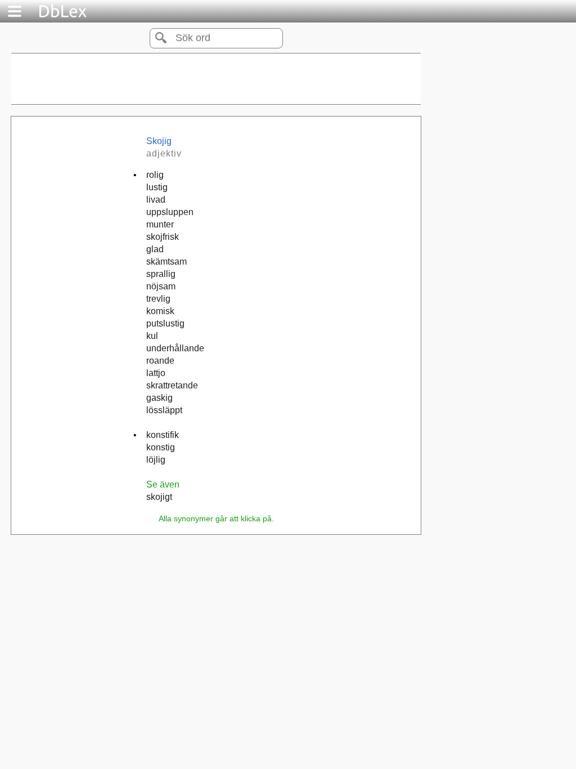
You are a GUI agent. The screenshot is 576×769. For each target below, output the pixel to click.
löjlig (155, 459)
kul (152, 336)
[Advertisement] (216, 78)
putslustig (165, 323)
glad (155, 249)
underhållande (175, 348)
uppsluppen (170, 212)
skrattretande (172, 385)
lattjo (155, 373)
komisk (160, 311)
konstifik (162, 435)
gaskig (159, 398)
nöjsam (161, 286)
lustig (157, 187)
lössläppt (164, 410)
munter (160, 224)
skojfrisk (162, 237)
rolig (155, 175)
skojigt (159, 497)
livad (155, 199)
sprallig (161, 274)
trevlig (158, 298)
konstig (160, 447)
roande (160, 360)
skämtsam (166, 261)
